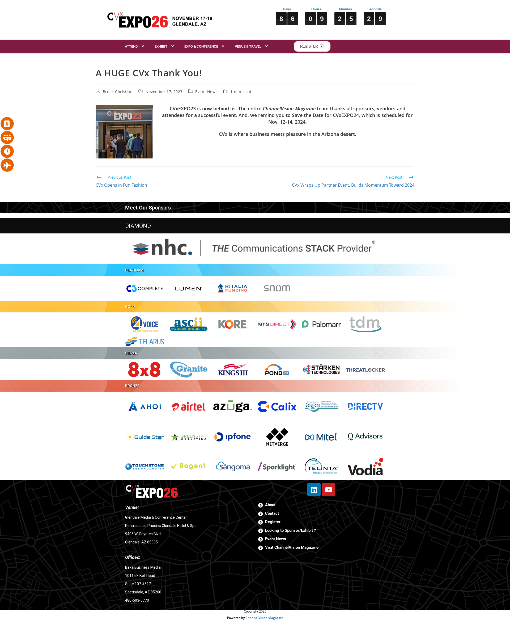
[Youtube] (328, 489)
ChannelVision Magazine (264, 617)
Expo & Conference (201, 46)
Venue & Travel (248, 46)
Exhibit (161, 46)
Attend (131, 46)
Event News (206, 91)
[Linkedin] (314, 489)
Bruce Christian (118, 91)
